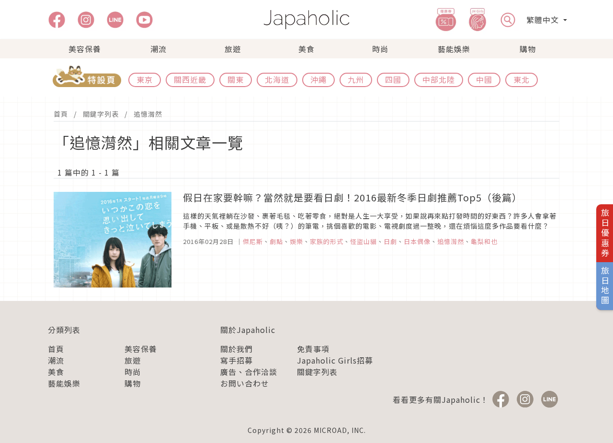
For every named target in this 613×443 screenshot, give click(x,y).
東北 (521, 79)
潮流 (158, 49)
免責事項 (313, 348)
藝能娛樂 (454, 49)
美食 (306, 49)
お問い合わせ (244, 383)
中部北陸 (438, 79)
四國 (393, 79)
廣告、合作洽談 (248, 371)
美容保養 (84, 49)
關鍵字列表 (101, 114)
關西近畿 (190, 79)
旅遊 (233, 49)
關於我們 (236, 348)
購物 (528, 49)
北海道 (277, 79)
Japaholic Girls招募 (335, 360)
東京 (144, 79)
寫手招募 (236, 360)
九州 (356, 79)
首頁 (61, 114)
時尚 (380, 49)
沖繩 (318, 79)
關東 (235, 79)
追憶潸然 (148, 114)
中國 (484, 79)
